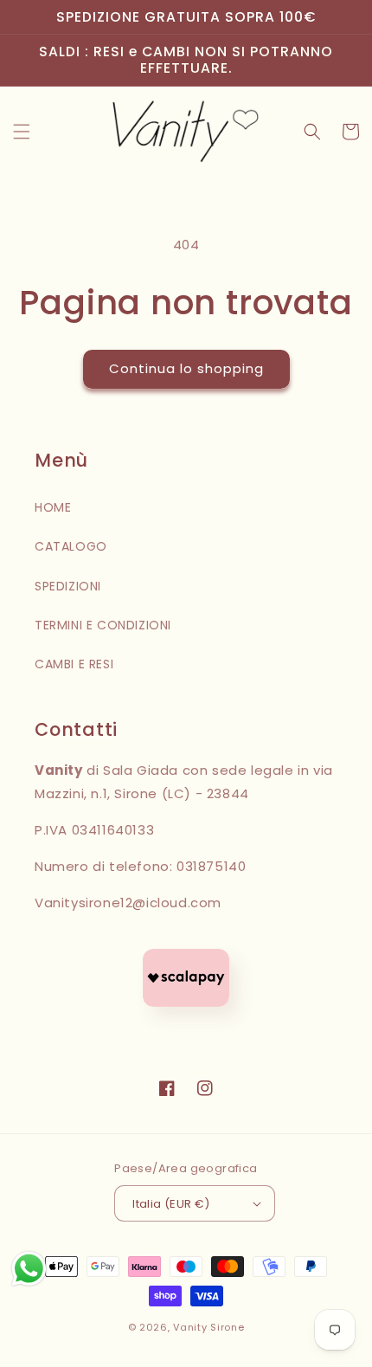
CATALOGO (71, 546)
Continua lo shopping (186, 368)
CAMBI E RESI (74, 664)
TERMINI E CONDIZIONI (103, 625)
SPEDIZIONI (68, 586)
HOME (53, 507)
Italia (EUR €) (171, 1204)
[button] (22, 132)
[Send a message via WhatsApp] (29, 1268)
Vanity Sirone (208, 1327)
